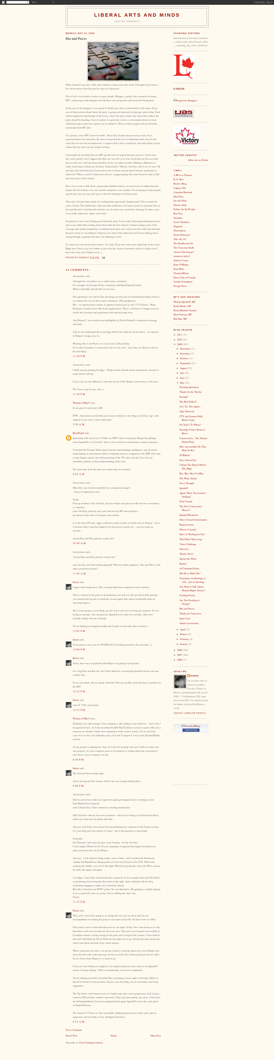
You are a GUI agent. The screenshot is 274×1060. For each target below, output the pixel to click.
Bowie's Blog (179, 183)
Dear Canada (185, 501)
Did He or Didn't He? (190, 573)
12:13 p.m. (79, 709)
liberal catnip (179, 204)
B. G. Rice (178, 179)
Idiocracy (184, 548)
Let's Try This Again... (190, 406)
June (182, 377)
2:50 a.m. (79, 424)
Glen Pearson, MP (182, 314)
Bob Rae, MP (180, 318)
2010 (180, 339)
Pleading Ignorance (189, 387)
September (185, 363)
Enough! (183, 396)
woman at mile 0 (181, 256)
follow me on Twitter (198, 160)
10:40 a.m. (80, 543)
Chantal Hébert (180, 273)
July (182, 372)
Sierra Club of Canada (184, 277)
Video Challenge (187, 544)
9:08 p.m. (79, 785)
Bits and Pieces (187, 608)
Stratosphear (179, 230)
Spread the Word (187, 558)
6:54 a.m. (79, 1021)
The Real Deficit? (188, 401)
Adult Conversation (189, 623)
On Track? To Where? (190, 424)
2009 (180, 344)
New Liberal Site (187, 460)
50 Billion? (184, 455)
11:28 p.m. (79, 356)
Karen (76, 582)
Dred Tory (178, 196)
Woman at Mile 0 (81, 402)
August (184, 368)
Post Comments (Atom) (91, 1042)
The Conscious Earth (183, 247)
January (184, 644)
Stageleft (177, 226)
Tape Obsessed (186, 411)
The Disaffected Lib (183, 243)
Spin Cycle (184, 618)
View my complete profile (189, 713)
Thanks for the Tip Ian (190, 391)
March (183, 634)
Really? (183, 563)
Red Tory (178, 213)
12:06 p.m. (79, 649)
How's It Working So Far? (192, 534)
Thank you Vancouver (190, 613)
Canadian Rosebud (182, 192)
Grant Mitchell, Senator (185, 310)
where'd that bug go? (183, 251)
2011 (180, 334)
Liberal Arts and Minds (137, 15)
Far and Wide (180, 200)
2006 (180, 659)
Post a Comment (74, 1029)
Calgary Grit (179, 187)
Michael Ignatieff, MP (184, 301)
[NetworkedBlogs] (190, 725)
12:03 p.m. (79, 631)
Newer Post (71, 1035)
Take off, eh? (179, 239)
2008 (180, 650)
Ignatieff (183, 488)
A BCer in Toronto (182, 175)
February (185, 639)
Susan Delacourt (181, 234)
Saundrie (177, 217)
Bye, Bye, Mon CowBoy (191, 473)
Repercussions (186, 524)
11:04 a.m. (80, 573)
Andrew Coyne (180, 260)
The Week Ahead (188, 478)
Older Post (155, 1035)
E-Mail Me (179, 88)
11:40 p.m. (79, 394)
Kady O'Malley (181, 264)
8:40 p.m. (79, 759)
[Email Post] (103, 257)
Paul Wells (178, 268)
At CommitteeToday (189, 568)
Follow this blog (191, 730)
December (185, 348)
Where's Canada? (188, 529)
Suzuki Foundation (182, 281)
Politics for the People (184, 209)
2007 (180, 654)
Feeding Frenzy (187, 595)
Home (114, 1035)
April (183, 629)
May (182, 382)
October (184, 358)
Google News (180, 285)
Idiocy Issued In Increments (193, 519)
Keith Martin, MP (182, 306)
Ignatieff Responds (188, 514)
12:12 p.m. (79, 691)
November (185, 353)
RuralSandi (78, 432)
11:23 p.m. (79, 901)
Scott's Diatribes (181, 222)
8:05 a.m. (79, 474)
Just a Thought (186, 483)
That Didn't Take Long (190, 539)
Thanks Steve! (186, 553)
